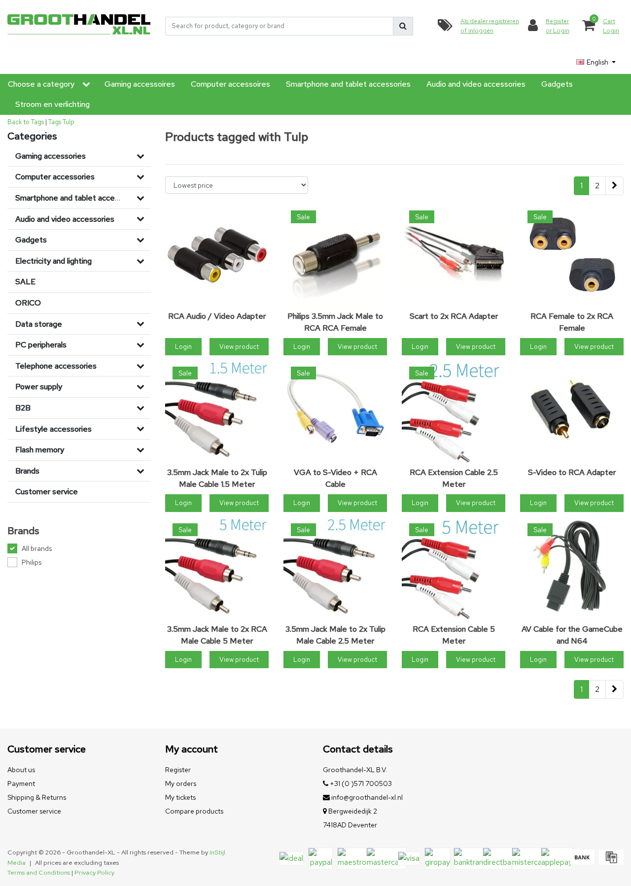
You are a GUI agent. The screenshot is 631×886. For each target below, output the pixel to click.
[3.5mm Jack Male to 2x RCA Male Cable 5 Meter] (217, 567)
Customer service (34, 811)
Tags (54, 122)
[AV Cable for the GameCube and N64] (572, 567)
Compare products (194, 811)
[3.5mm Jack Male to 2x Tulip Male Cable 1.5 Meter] (217, 411)
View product (239, 346)
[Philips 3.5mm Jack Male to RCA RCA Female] (335, 255)
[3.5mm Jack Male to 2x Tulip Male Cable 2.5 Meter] (335, 567)
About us (21, 769)
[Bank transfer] (581, 861)
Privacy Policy (94, 872)
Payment (21, 783)
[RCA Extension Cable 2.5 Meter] (453, 411)
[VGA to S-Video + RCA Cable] (335, 411)
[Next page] (614, 185)
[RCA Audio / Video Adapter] (217, 255)
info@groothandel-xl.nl (367, 797)
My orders (180, 783)
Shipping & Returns (36, 797)
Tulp (68, 122)
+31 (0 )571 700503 (360, 783)
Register (178, 769)
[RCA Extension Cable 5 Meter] (453, 567)
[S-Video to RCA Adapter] (572, 411)
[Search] (403, 26)
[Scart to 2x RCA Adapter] (453, 255)
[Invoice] (610, 861)
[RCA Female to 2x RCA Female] (572, 255)
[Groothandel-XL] (78, 26)
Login (183, 346)
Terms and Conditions (38, 872)
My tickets (180, 797)
